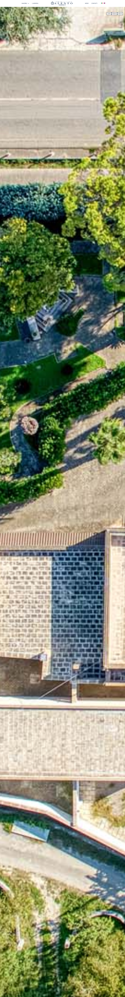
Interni (120, 13)
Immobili (24, 3)
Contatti (94, 3)
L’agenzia (35, 3)
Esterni (114, 13)
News (87, 3)
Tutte (109, 13)
